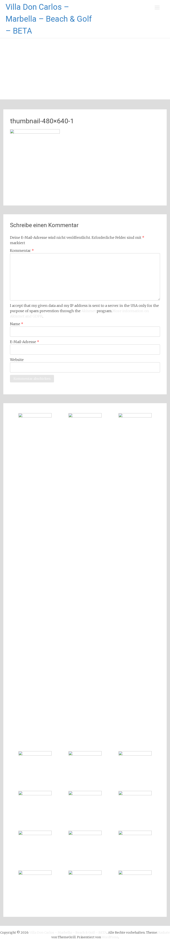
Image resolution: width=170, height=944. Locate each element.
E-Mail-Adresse (24, 342)
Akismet (88, 311)
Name (16, 324)
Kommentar (22, 250)
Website (17, 359)
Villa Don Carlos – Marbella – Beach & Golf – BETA (49, 19)
